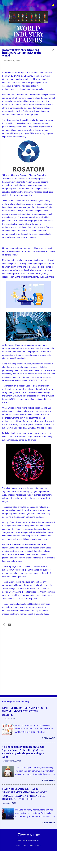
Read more (48, 738)
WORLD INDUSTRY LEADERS (28, 34)
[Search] (53, 5)
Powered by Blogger (30, 835)
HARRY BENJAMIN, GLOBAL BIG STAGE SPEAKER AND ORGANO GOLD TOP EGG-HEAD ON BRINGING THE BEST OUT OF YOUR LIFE (24, 794)
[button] (53, 50)
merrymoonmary (34, 840)
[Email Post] (9, 625)
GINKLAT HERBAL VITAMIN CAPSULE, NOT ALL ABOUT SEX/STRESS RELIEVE (25, 711)
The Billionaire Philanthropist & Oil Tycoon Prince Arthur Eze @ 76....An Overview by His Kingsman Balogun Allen (23, 751)
